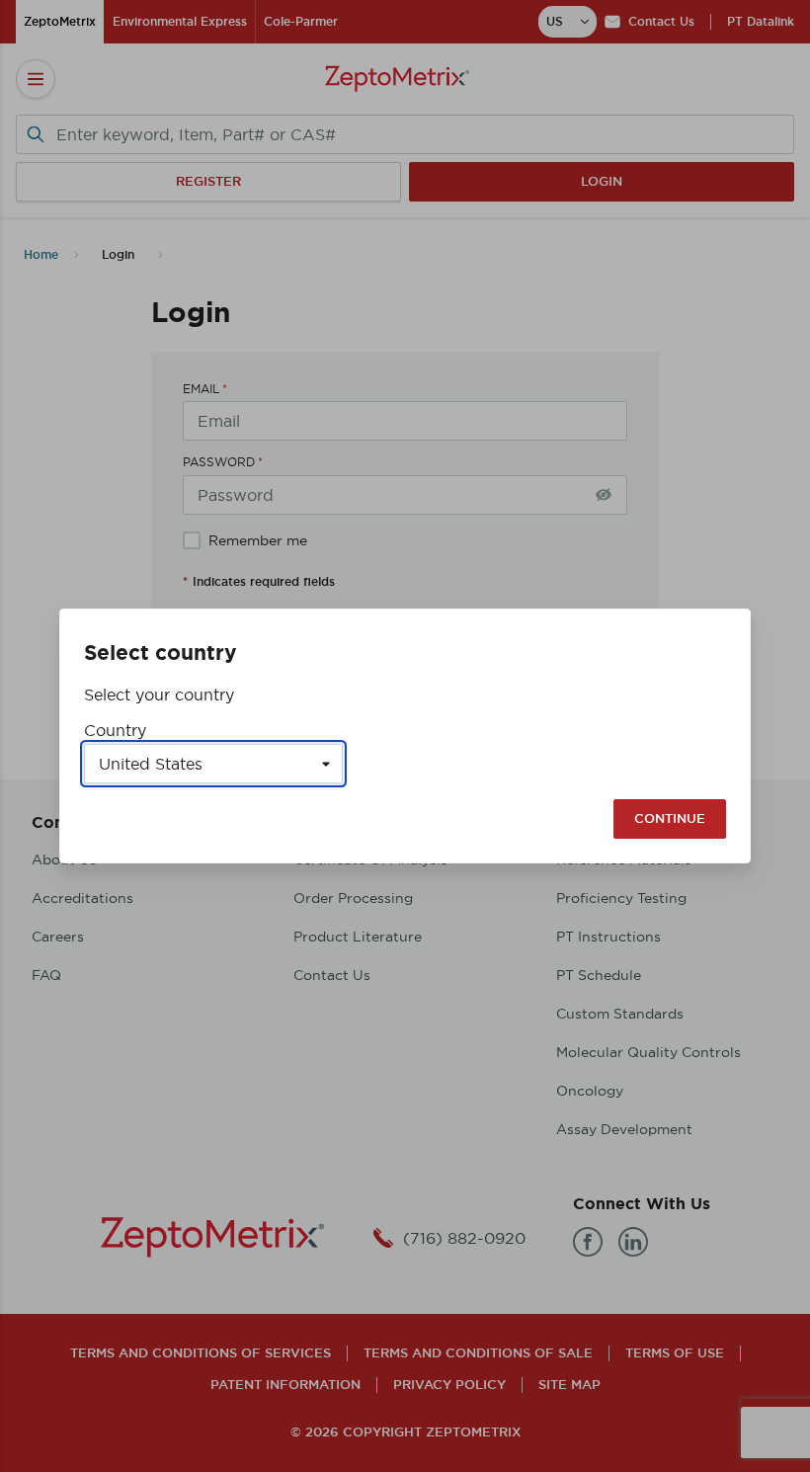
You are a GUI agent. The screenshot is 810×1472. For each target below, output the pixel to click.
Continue (669, 818)
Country (115, 730)
